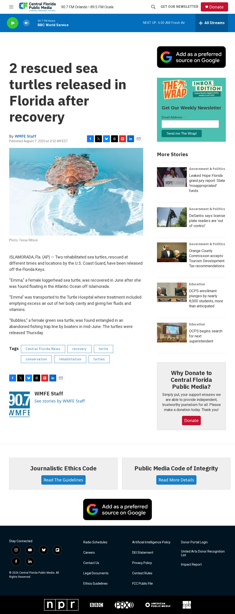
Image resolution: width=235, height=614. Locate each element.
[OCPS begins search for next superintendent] (172, 332)
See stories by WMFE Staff (59, 401)
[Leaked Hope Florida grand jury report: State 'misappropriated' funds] (172, 177)
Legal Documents (96, 573)
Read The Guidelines (63, 480)
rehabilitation (70, 359)
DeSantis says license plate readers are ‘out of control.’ (207, 221)
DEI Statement (142, 552)
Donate (216, 7)
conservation (36, 359)
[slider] (33, 22)
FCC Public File (142, 583)
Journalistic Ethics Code (63, 468)
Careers (89, 552)
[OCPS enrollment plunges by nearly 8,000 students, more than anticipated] (172, 292)
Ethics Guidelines (95, 583)
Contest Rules (142, 573)
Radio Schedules (95, 542)
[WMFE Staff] (19, 404)
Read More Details (176, 480)
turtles (99, 359)
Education (197, 284)
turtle (103, 349)
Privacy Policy (142, 563)
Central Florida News (43, 349)
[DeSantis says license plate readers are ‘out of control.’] (172, 217)
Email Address (173, 117)
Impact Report (191, 564)
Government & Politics (207, 169)
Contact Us (91, 563)
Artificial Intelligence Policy (151, 542)
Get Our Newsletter (180, 6)
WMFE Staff (25, 136)
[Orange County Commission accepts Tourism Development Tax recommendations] (172, 252)
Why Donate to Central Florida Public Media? (191, 379)
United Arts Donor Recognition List (203, 553)
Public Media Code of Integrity (176, 468)
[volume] (26, 23)
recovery (79, 349)
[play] (12, 23)
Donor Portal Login (194, 542)
